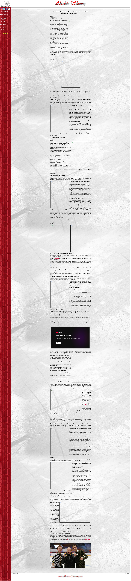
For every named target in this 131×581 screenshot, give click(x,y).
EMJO (62, 18)
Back (128, 573)
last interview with (65, 99)
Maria (73, 99)
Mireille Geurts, (56, 18)
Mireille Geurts (54, 17)
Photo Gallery (3, 18)
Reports (2, 19)
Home (12, 8)
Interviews (3, 17)
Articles (2, 15)
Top (126, 573)
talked (73, 282)
